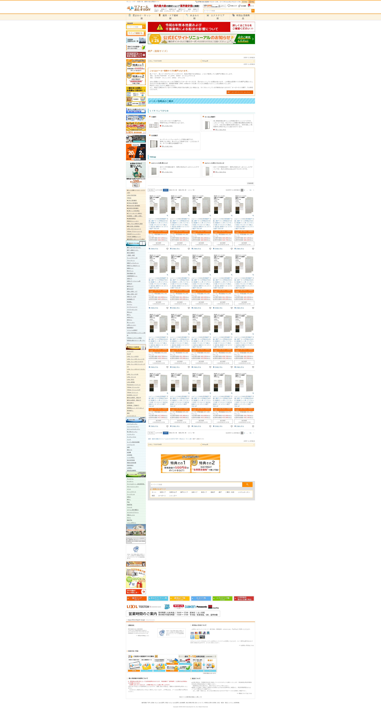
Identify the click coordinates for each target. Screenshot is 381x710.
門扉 (128, 502)
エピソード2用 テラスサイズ (214, 163)
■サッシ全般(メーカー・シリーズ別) (136, 191)
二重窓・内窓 (131, 255)
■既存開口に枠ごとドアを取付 (136, 239)
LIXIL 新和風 (131, 382)
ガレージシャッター (133, 486)
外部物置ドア (131, 299)
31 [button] (250, 190)
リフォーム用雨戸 (132, 330)
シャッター (195, 11)
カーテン (129, 304)
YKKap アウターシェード (134, 231)
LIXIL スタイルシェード (134, 229)
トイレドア (130, 351)
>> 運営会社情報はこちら (142, 635)
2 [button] (244, 190)
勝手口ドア (182, 9)
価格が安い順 (173, 190)
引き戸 (129, 354)
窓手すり (129, 320)
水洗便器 (129, 455)
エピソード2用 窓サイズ (159, 163)
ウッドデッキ (131, 494)
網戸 (220, 492)
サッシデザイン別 (132, 258)
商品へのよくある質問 (171, 702)
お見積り (129, 468)
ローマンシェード (132, 307)
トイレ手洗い (131, 457)
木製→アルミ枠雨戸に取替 (135, 223)
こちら (161, 85)
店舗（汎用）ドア (132, 291)
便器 (189, 9)
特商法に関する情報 (210, 702)
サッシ (156, 9)
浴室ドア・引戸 (131, 296)
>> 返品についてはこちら (244, 693)
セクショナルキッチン (133, 429)
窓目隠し (129, 302)
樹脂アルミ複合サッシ (133, 265)
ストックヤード (131, 491)
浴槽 (128, 447)
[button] (253, 190)
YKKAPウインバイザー (134, 234)
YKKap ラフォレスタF (133, 390)
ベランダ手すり (131, 522)
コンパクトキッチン (133, 426)
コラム (231, 702)
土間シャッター (131, 325)
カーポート (187, 11)
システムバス (131, 444)
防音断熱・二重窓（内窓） (135, 216)
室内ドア (196, 9)
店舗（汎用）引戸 (132, 294)
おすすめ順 (159, 190)
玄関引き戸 (172, 9)
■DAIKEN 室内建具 (133, 208)
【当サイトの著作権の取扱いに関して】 (190, 697)
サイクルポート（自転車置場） (136, 484)
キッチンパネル (131, 437)
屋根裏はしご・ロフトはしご (135, 408)
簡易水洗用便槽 (131, 462)
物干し (129, 314)
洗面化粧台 (130, 465)
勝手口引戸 (130, 289)
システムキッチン (169, 11)
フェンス (129, 507)
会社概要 (182, 702)
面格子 (156, 11)
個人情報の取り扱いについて (194, 702)
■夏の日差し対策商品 (133, 226)
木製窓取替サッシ (132, 276)
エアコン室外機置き (133, 510)
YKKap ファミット (132, 392)
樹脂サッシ (130, 268)
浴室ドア (179, 11)
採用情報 (236, 702)
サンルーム (130, 479)
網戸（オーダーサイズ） (134, 247)
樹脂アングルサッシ (133, 263)
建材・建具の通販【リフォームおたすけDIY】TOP (163, 439)
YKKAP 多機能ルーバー (134, 236)
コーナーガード (131, 415)
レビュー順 (191, 190)
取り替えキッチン (132, 431)
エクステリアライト (133, 512)
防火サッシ (130, 271)
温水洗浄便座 (131, 460)
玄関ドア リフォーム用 (133, 281)
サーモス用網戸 (210, 117)
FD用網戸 (154, 135)
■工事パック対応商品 (133, 210)
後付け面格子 (131, 252)
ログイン (214, 6)
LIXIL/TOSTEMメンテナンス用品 (136, 334)
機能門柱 (129, 520)
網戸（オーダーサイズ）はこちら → (240, 92)
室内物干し (130, 410)
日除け (129, 497)
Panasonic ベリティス (134, 384)
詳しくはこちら (167, 126)
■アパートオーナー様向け (134, 213)
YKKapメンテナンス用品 (134, 338)
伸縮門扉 (129, 504)
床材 (128, 413)
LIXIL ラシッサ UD (132, 374)
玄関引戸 (129, 283)
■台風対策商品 (131, 218)
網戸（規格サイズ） (133, 250)
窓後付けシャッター (133, 221)
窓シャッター (131, 322)
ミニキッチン (131, 434)
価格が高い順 (182, 190)
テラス (129, 489)
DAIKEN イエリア (132, 395)
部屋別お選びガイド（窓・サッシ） (136, 342)
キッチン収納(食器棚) (133, 442)
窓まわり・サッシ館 (185, 439)
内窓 (161, 11)
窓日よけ (129, 312)
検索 (252, 10)
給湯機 (129, 452)
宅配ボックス (131, 515)
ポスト (129, 517)
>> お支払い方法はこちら (246, 645)
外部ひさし (130, 317)
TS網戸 (153, 117)
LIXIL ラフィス (131, 377)
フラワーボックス (132, 309)
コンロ (129, 439)
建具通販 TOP (146, 702)
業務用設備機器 (131, 470)
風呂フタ (129, 450)
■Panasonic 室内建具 (133, 205)
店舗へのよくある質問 (157, 702)
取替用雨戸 (130, 327)
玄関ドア (164, 9)
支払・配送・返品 (222, 702)
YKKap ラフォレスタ (133, 387)
